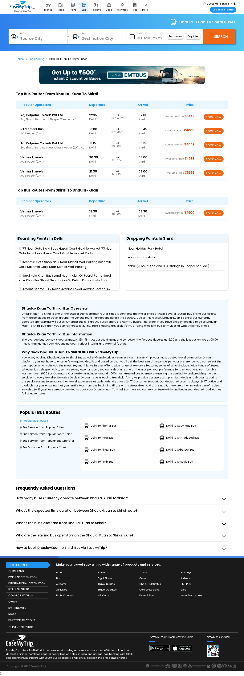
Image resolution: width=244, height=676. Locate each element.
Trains (143, 572)
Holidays (186, 572)
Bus (58, 578)
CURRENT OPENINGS (21, 627)
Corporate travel (149, 589)
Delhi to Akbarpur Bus (180, 450)
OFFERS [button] (13, 601)
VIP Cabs (103, 595)
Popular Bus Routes (35, 421)
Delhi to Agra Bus (102, 438)
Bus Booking (36, 59)
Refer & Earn (147, 595)
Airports (61, 584)
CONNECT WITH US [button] (20, 595)
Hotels (102, 572)
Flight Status (105, 578)
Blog (183, 589)
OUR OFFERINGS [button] (18, 565)
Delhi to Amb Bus (102, 462)
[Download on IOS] (182, 650)
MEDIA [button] (12, 614)
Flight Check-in (65, 595)
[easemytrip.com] (22, 11)
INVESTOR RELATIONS (21, 620)
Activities (61, 589)
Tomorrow (175, 36)
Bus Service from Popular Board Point (47, 434)
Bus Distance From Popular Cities (44, 447)
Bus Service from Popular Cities (43, 427)
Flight (59, 572)
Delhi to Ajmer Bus (103, 450)
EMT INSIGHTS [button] (17, 608)
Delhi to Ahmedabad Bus (182, 438)
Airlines (185, 578)
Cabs (142, 578)
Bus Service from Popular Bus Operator (48, 441)
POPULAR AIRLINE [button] (18, 589)
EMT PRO (186, 584)
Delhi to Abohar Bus (103, 426)
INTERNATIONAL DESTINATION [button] (26, 583)
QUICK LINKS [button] (16, 571)
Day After (193, 36)
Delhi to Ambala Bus (179, 462)
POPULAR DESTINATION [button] (22, 577)
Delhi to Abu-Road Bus (181, 426)
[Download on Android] (159, 650)
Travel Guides (106, 584)
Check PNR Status (150, 584)
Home (20, 59)
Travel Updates (107, 589)
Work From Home (191, 595)
